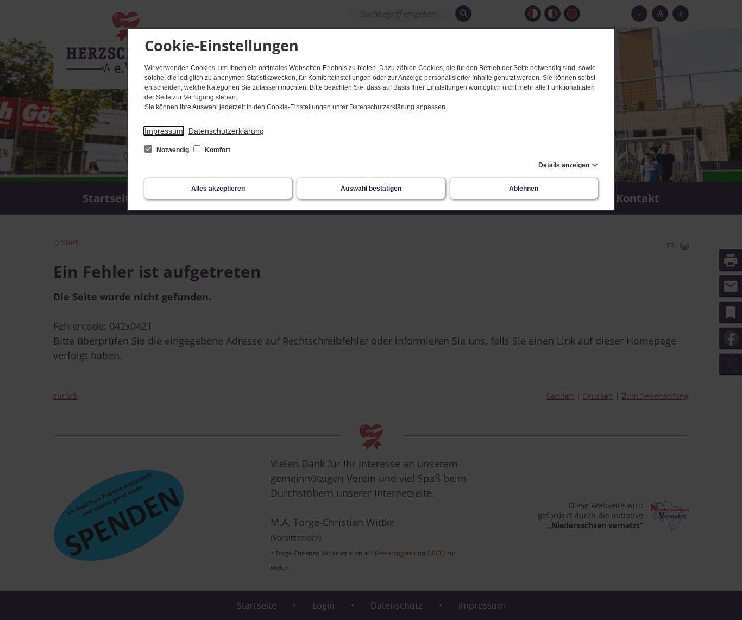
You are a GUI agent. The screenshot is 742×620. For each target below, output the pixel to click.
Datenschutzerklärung (226, 131)
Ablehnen (523, 188)
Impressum (163, 131)
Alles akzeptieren (218, 188)
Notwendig (173, 150)
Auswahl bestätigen (371, 188)
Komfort (216, 150)
